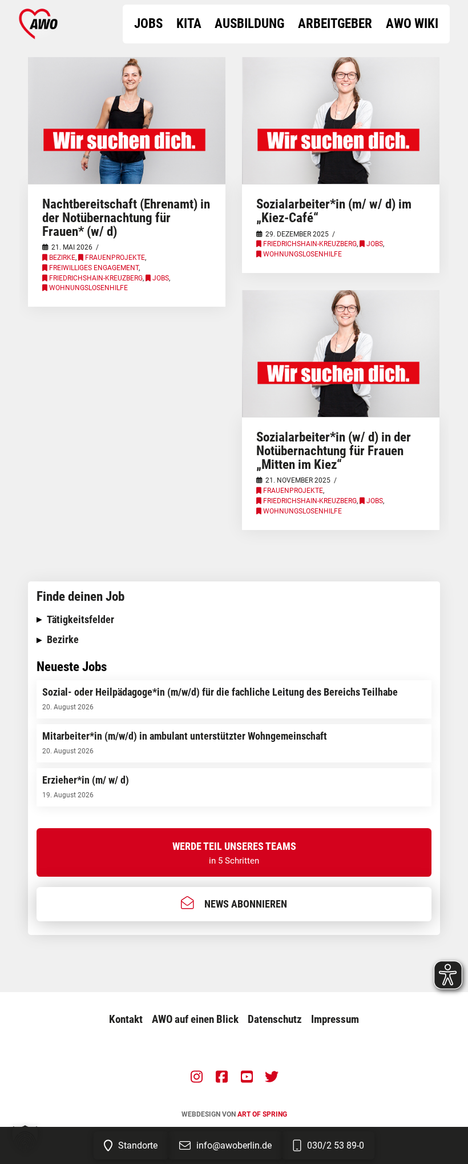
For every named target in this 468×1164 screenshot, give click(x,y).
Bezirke (62, 258)
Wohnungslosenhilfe (88, 288)
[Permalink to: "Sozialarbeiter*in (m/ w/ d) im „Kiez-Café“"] (340, 120)
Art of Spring (262, 1114)
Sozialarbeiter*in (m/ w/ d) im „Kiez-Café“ (333, 210)
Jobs (160, 278)
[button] (234, 619)
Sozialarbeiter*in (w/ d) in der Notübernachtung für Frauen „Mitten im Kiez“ (333, 450)
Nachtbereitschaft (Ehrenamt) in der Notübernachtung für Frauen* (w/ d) (126, 217)
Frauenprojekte (115, 258)
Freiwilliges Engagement (94, 268)
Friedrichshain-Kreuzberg (96, 278)
